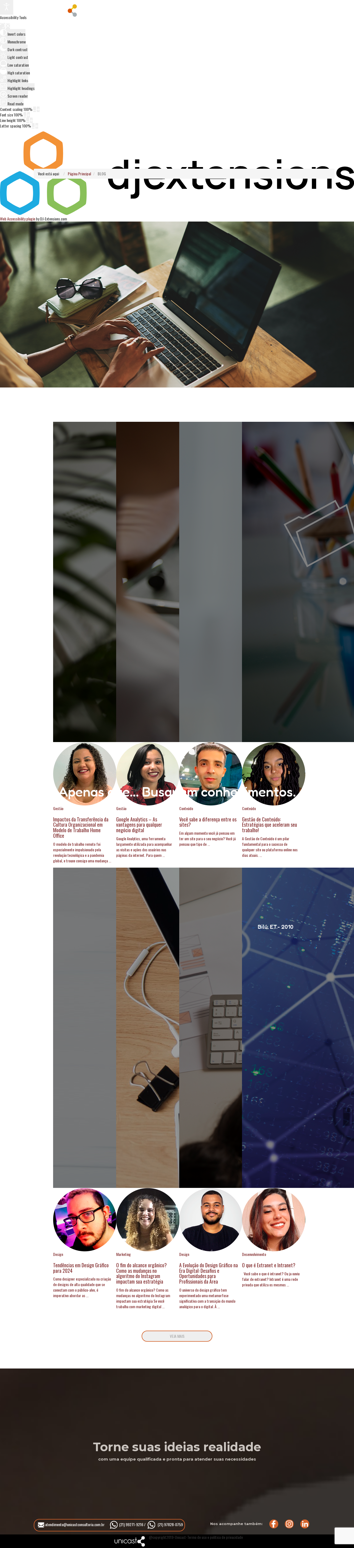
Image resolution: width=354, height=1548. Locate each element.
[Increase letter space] (36, 126)
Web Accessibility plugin (17, 219)
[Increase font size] (28, 115)
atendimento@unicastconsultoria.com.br (74, 1524)
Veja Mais (177, 1336)
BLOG (203, 9)
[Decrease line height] (27, 120)
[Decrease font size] (25, 115)
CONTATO (240, 9)
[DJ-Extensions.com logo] (177, 213)
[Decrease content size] (34, 109)
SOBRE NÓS (115, 9)
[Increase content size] (38, 109)
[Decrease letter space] (33, 126)
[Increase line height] (31, 120)
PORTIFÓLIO (156, 9)
